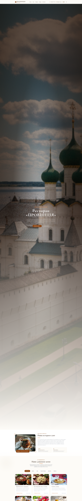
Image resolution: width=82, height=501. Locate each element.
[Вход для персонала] (66, 2)
